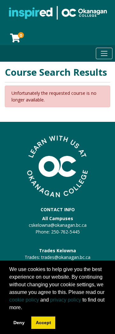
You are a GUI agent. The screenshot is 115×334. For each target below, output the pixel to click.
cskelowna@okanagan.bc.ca (58, 225)
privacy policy (65, 300)
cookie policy (24, 300)
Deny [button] (19, 322)
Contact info (58, 209)
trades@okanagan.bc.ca (65, 257)
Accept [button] (43, 322)
